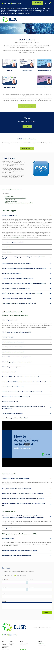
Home (3, 641)
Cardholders (4, 644)
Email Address (5, 587)
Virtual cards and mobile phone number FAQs (15, 198)
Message (4, 601)
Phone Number (31, 587)
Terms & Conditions (11, 645)
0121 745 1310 (40, 643)
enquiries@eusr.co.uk (17, 237)
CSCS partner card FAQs (11, 201)
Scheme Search (4, 643)
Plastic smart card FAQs (10, 199)
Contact (11, 641)
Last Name (30, 579)
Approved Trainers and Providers (5, 647)
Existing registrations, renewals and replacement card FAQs (19, 202)
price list (8, 545)
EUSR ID (4, 594)
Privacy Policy (12, 643)
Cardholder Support (9, 196)
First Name (5, 579)
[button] (50, 19)
